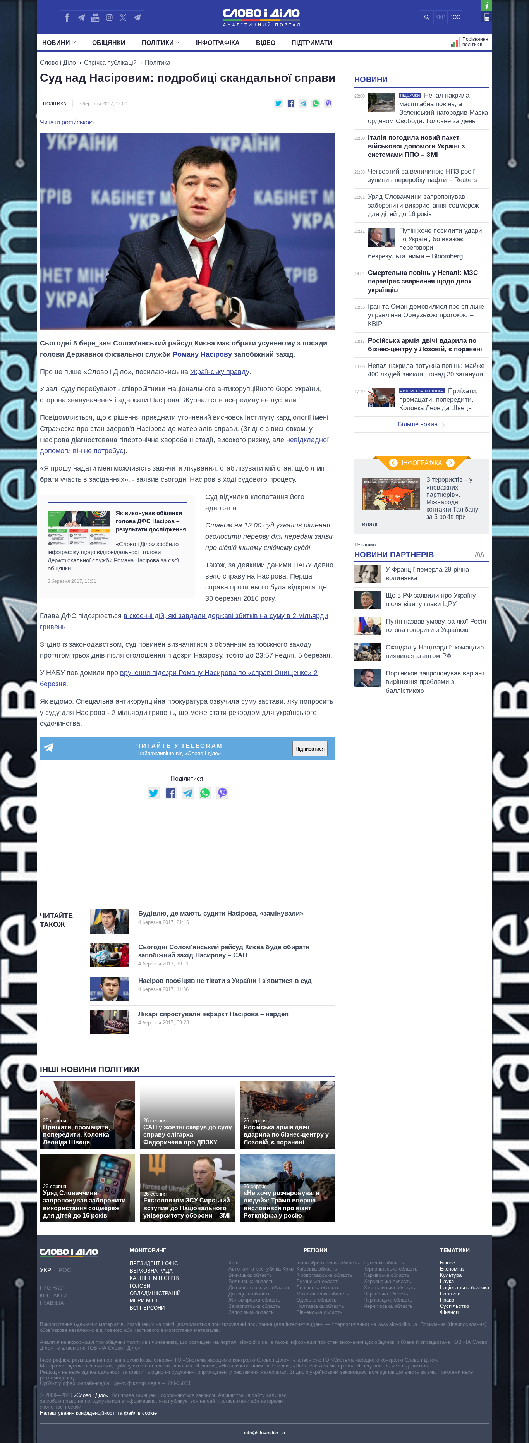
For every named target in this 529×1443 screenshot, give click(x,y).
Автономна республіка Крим (261, 1269)
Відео (265, 43)
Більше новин (418, 424)
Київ (233, 1263)
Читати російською (67, 122)
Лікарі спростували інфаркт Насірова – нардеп (213, 1018)
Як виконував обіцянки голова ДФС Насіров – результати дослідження (151, 521)
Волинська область (251, 1281)
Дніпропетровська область (259, 1287)
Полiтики (158, 43)
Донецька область (249, 1294)
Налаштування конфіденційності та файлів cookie (98, 1413)
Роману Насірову (202, 354)
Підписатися (310, 749)
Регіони (315, 1250)
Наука (447, 1281)
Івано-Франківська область (327, 1263)
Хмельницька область (389, 1287)
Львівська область (318, 1287)
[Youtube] (95, 17)
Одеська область (316, 1300)
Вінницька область (250, 1275)
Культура (451, 1275)
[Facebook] (67, 17)
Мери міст (144, 1301)
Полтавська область (320, 1306)
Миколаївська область (322, 1294)
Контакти (53, 1296)
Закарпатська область (254, 1306)
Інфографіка (218, 43)
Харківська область (386, 1275)
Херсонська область (387, 1281)
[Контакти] (486, 16)
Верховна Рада (151, 1271)
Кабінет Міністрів (154, 1278)
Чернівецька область (388, 1300)
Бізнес (447, 1263)
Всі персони (147, 1308)
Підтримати (312, 43)
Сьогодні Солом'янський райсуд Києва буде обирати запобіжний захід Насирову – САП (223, 955)
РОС (454, 17)
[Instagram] (109, 17)
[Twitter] (123, 17)
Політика (157, 62)
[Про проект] (486, 5)
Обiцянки (108, 43)
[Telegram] (81, 17)
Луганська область (318, 1281)
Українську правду (219, 372)
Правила (52, 1303)
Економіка (452, 1269)
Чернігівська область (388, 1306)
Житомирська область (254, 1300)
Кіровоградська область (324, 1275)
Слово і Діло (58, 62)
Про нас (51, 1288)
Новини (56, 43)
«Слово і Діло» (91, 1395)
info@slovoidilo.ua (264, 1433)
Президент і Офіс (154, 1263)
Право (447, 1300)
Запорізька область (251, 1312)
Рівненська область (319, 1312)
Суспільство (454, 1306)
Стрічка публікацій (110, 62)
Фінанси (449, 1312)
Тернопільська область (390, 1269)
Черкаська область (386, 1294)
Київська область (316, 1269)
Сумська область (384, 1263)
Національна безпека (464, 1287)
